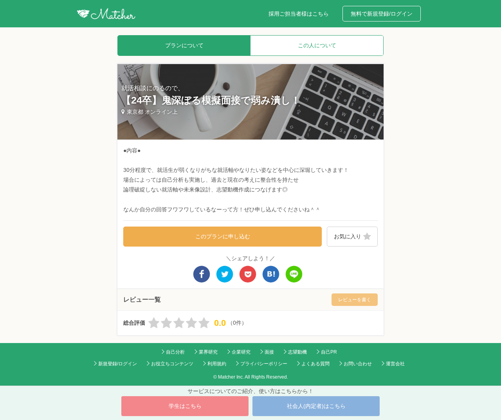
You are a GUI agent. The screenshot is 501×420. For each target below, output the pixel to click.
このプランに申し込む (222, 236)
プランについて (184, 45)
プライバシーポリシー (263, 363)
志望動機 (297, 352)
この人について (317, 45)
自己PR (329, 352)
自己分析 (175, 352)
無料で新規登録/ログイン (382, 14)
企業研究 (241, 352)
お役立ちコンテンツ (172, 363)
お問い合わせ (358, 363)
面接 (269, 352)
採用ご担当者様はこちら (299, 14)
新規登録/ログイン (117, 363)
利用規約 (216, 363)
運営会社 (395, 363)
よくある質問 (315, 363)
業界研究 (208, 352)
